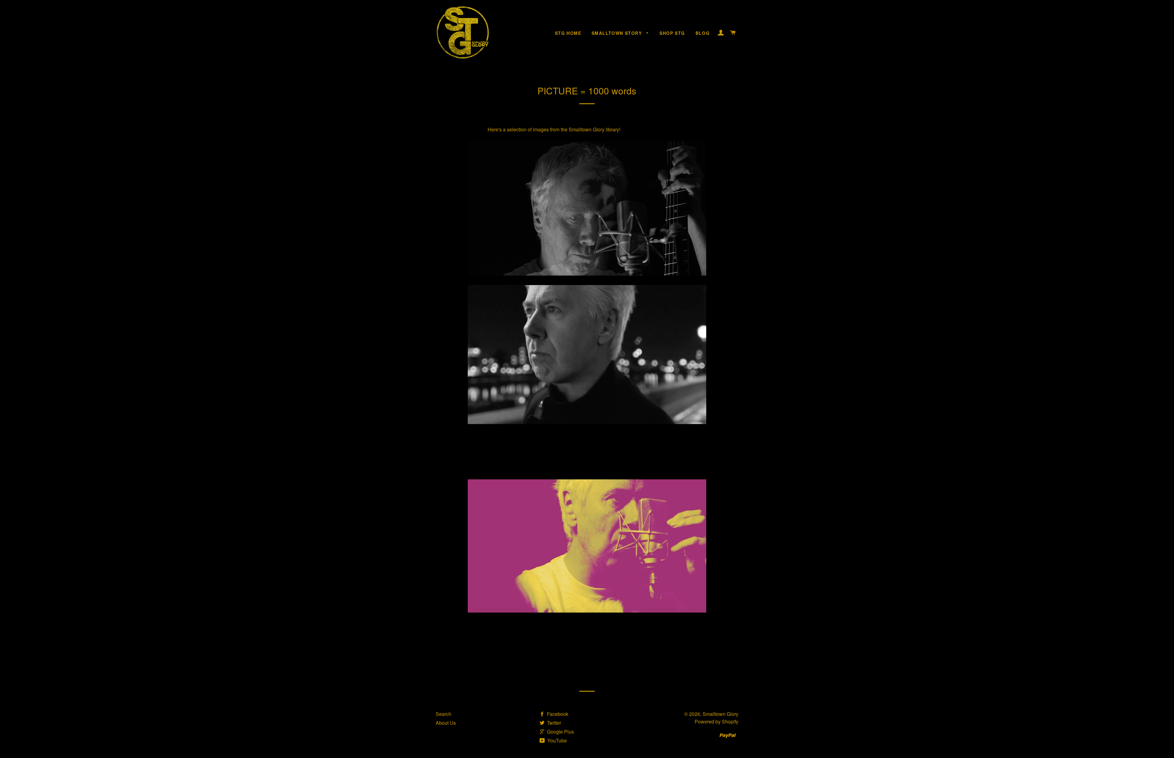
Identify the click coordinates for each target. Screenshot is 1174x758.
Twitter (553, 722)
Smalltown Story (617, 33)
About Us (446, 722)
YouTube (556, 740)
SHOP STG (672, 33)
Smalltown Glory (720, 713)
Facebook (557, 713)
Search (443, 713)
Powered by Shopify (716, 721)
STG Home (568, 33)
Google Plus (560, 731)
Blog (703, 33)
